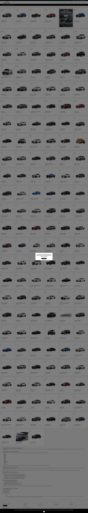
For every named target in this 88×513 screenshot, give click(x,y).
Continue (44, 258)
